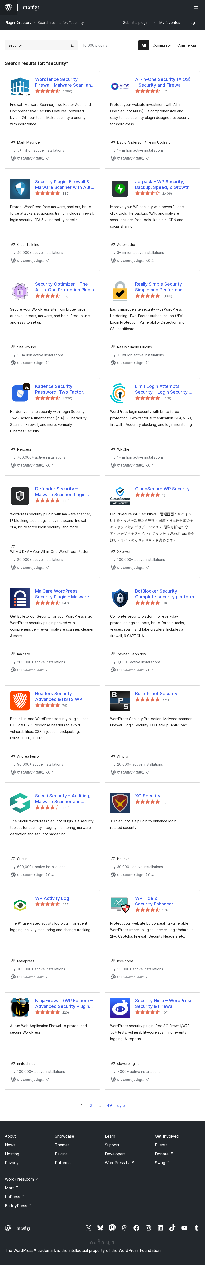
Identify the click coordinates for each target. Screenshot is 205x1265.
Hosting (12, 1153)
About (10, 1136)
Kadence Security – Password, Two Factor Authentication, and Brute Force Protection (62, 389)
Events (161, 1144)
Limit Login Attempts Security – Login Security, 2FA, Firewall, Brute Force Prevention (162, 389)
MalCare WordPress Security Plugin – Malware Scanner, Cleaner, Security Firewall (63, 594)
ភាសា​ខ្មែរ (23, 1228)
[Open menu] (197, 7)
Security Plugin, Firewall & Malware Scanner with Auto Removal (64, 184)
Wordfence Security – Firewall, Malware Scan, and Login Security (64, 82)
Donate (164, 1153)
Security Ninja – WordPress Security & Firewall (164, 1003)
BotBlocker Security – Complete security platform (164, 593)
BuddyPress (18, 1205)
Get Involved (167, 1136)
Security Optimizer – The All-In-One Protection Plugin (64, 286)
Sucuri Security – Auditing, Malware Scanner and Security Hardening (62, 799)
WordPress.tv (120, 1162)
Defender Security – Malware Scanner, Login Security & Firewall (60, 492)
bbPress (15, 1196)
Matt (12, 1187)
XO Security (147, 795)
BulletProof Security (156, 693)
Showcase (64, 1136)
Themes (62, 1144)
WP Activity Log (52, 898)
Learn (110, 1136)
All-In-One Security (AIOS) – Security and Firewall (163, 82)
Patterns (63, 1162)
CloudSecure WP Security (162, 488)
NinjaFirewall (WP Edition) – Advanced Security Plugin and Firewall (64, 1003)
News (10, 1144)
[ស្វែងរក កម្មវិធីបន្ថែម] (73, 45)
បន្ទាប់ (121, 1105)
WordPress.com (22, 1179)
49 (109, 1105)
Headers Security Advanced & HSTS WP (58, 696)
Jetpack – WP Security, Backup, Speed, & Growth (162, 184)
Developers (115, 1153)
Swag (162, 1162)
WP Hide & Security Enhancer (154, 901)
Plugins (61, 1153)
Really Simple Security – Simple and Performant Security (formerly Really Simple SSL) (161, 287)
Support (112, 1144)
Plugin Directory (18, 22)
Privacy (12, 1162)
